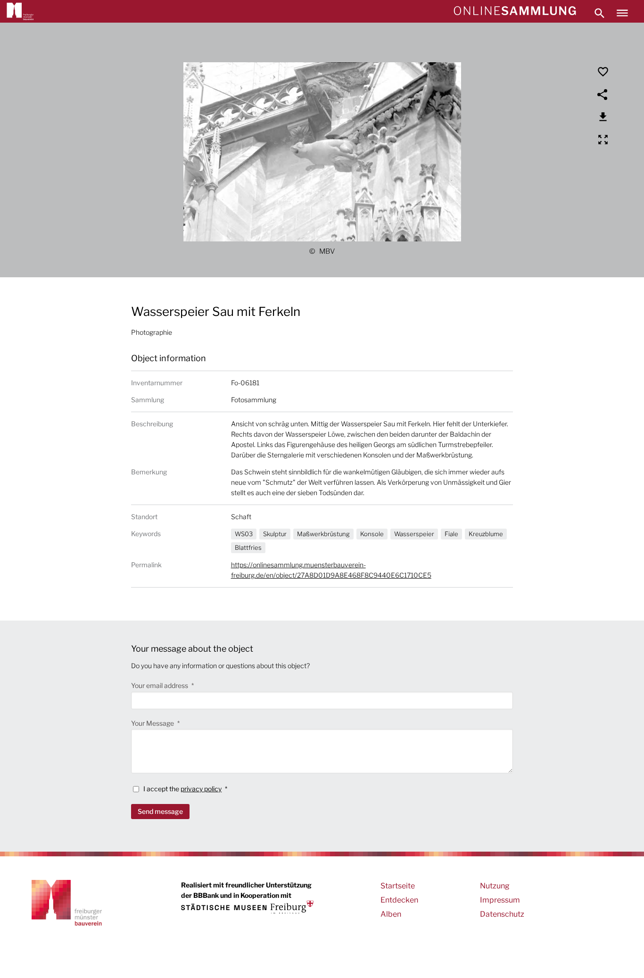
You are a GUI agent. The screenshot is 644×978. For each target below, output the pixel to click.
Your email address (160, 685)
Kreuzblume (486, 534)
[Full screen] (603, 139)
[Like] (603, 71)
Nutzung (495, 885)
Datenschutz (502, 914)
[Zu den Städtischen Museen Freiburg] (247, 907)
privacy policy (201, 789)
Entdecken (399, 899)
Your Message (153, 723)
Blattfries (248, 547)
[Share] (603, 94)
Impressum (500, 899)
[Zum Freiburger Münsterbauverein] (20, 11)
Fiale (451, 534)
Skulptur (275, 534)
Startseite (397, 885)
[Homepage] (514, 11)
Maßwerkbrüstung (323, 534)
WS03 (244, 534)
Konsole (372, 534)
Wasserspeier (414, 534)
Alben (390, 914)
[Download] (603, 117)
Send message (160, 811)
